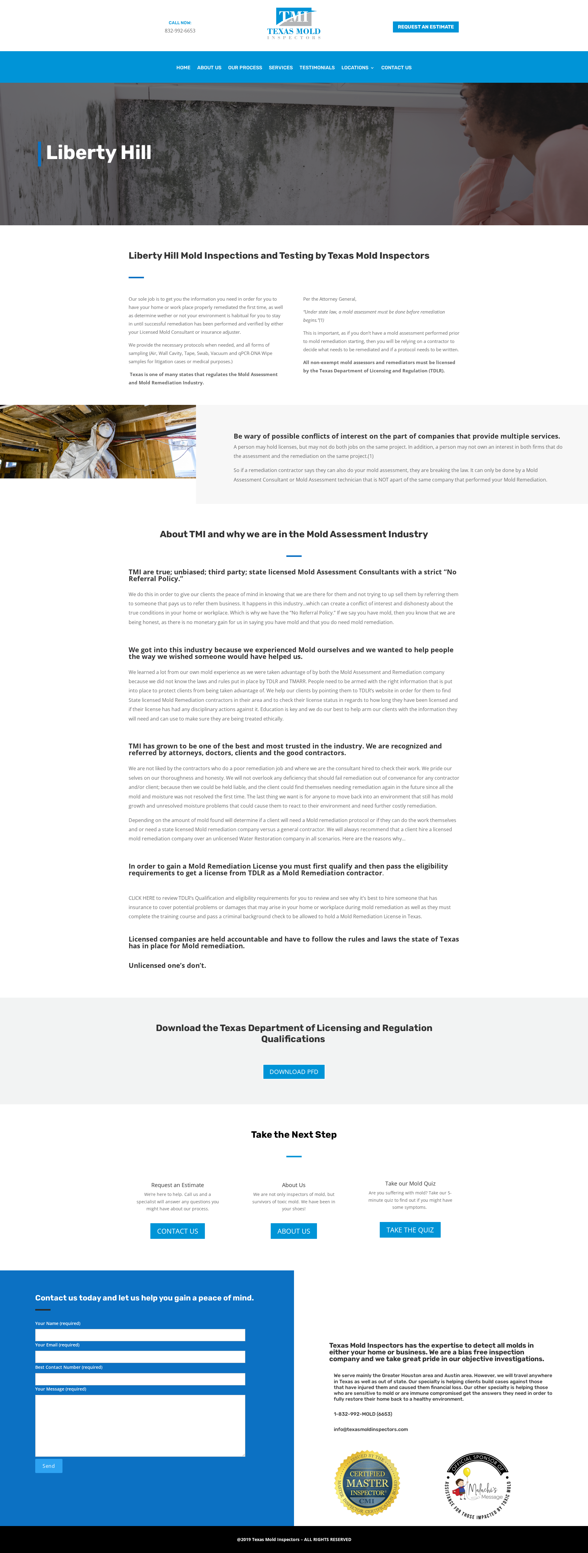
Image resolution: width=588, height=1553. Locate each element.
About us (209, 68)
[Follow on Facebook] (432, 1296)
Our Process (245, 68)
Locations (354, 68)
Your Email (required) (57, 1345)
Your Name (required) (57, 1323)
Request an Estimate (426, 27)
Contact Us (396, 68)
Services (281, 68)
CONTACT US (177, 1230)
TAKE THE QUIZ (410, 1229)
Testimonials (317, 68)
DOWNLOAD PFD (294, 1072)
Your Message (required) (60, 1389)
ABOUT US (293, 1230)
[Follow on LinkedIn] (450, 1296)
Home (183, 68)
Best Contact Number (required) (68, 1367)
